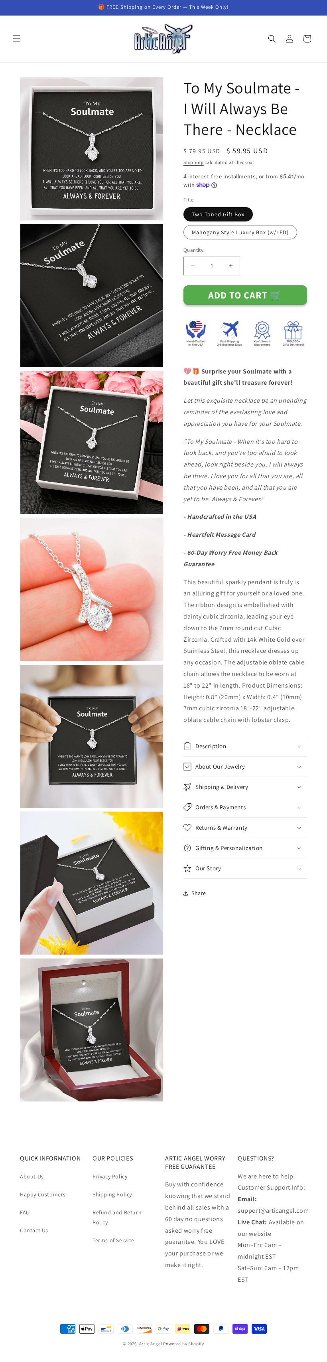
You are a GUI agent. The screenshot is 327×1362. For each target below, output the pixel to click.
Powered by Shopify (183, 1343)
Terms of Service (113, 1240)
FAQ (25, 1212)
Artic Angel (150, 1343)
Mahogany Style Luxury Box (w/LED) (240, 232)
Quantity (193, 250)
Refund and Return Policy (117, 1217)
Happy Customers (43, 1194)
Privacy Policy (110, 1176)
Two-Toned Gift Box (218, 214)
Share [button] (198, 893)
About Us (32, 1176)
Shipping (193, 162)
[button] (17, 38)
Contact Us (34, 1230)
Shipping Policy (112, 1194)
